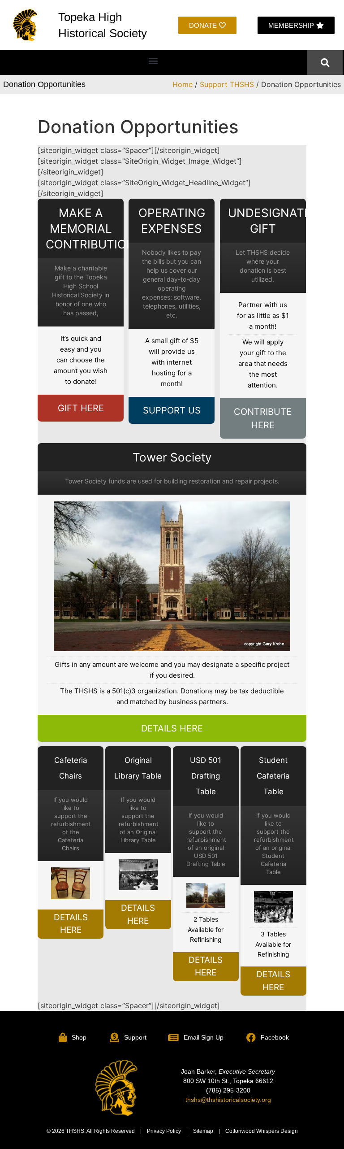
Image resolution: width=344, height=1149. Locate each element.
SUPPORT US (172, 410)
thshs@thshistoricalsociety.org (228, 1099)
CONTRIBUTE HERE (263, 418)
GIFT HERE (81, 408)
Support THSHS (227, 84)
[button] (153, 60)
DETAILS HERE (172, 728)
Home (182, 84)
